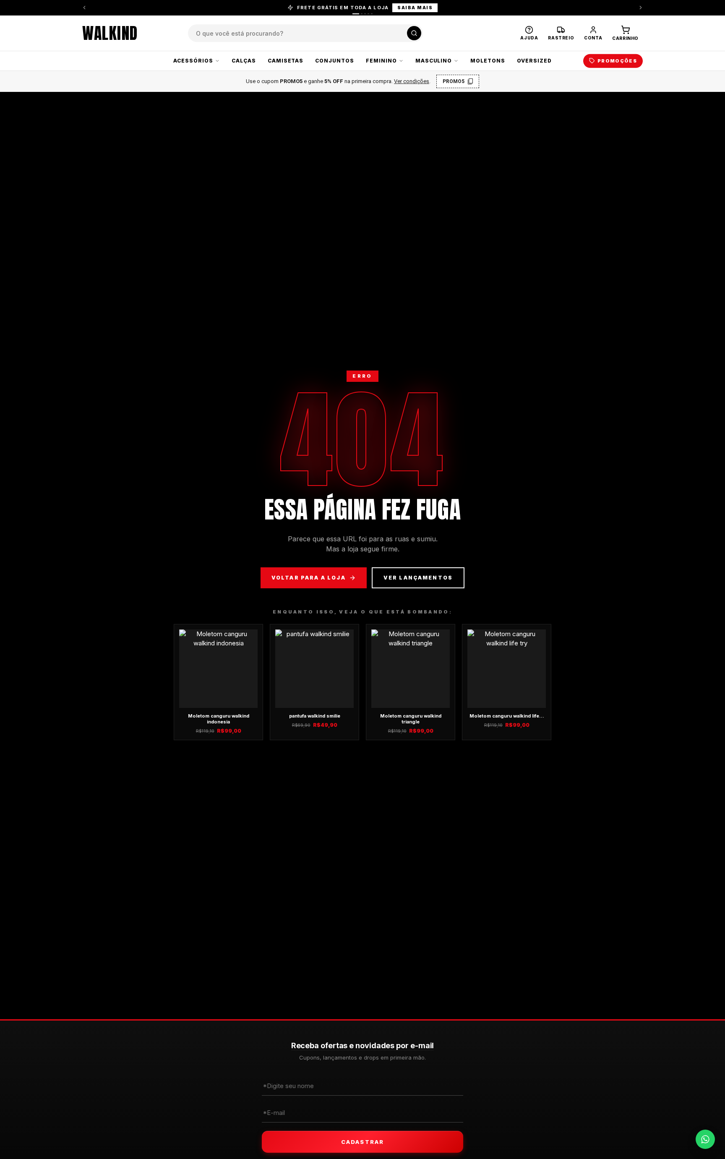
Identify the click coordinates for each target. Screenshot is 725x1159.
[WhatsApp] (705, 1139)
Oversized (534, 60)
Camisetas (286, 60)
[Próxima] (640, 7)
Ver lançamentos (418, 577)
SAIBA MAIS (415, 7)
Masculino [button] (433, 60)
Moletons (487, 60)
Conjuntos (334, 60)
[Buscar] (414, 33)
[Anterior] (84, 7)
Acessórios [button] (193, 60)
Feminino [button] (381, 60)
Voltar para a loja (308, 577)
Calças (244, 60)
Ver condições (411, 81)
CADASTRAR (362, 1141)
